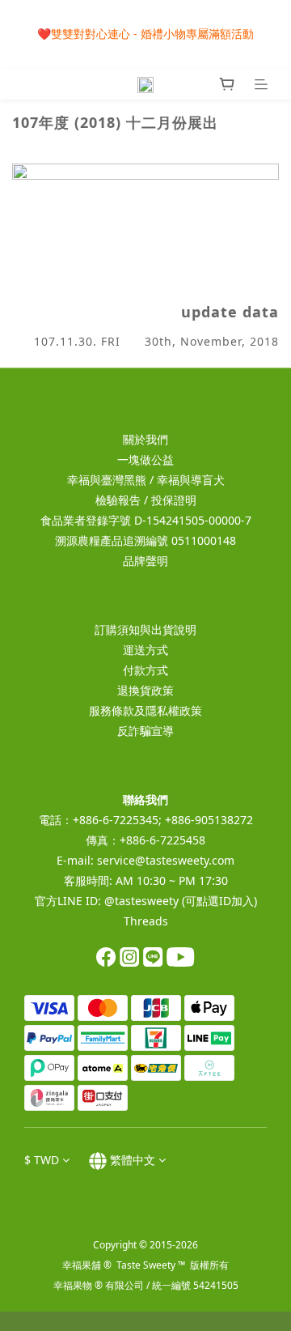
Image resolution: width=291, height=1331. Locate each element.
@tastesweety (141, 900)
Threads (146, 921)
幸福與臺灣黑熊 (106, 479)
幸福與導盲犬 (191, 479)
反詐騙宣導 (145, 730)
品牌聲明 (145, 560)
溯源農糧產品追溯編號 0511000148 (145, 540)
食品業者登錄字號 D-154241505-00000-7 (145, 520)
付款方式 (145, 670)
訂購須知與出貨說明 (145, 629)
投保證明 (173, 500)
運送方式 (145, 649)
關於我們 (145, 439)
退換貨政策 (145, 690)
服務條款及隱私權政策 (145, 710)
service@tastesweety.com (165, 860)
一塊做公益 (145, 459)
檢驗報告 (118, 500)
